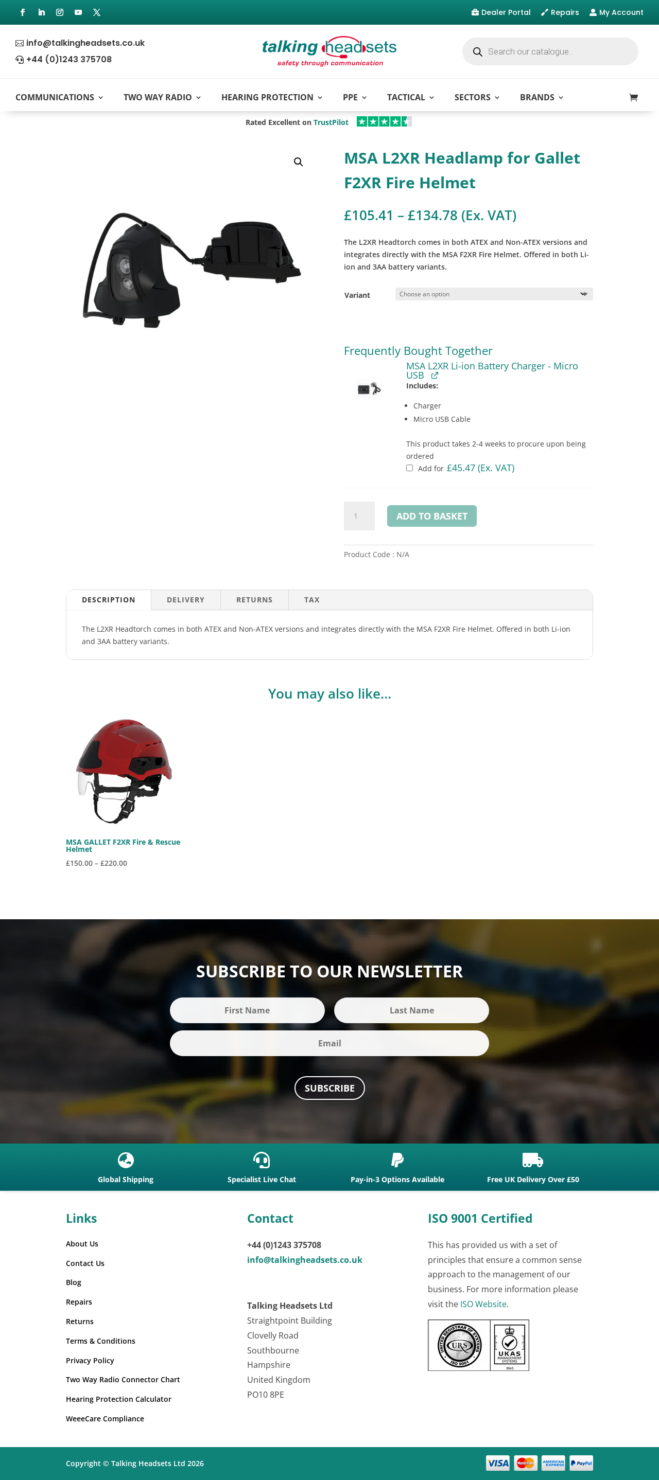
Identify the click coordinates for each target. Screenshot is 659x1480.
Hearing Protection (267, 97)
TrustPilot (331, 122)
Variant (357, 295)
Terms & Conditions (100, 1341)
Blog (73, 1282)
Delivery (186, 599)
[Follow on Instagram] (60, 12)
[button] (298, 162)
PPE (350, 97)
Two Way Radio (158, 97)
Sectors (473, 97)
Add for (465, 468)
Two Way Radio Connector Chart (123, 1379)
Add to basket (431, 516)
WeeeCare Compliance (105, 1418)
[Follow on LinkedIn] (41, 12)
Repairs (565, 12)
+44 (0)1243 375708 (69, 59)
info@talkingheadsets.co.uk (85, 43)
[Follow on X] (97, 12)
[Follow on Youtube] (78, 12)
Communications (54, 97)
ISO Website (483, 1304)
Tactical (406, 97)
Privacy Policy (90, 1360)
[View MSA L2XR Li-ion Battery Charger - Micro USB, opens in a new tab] (434, 375)
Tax (312, 599)
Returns (254, 599)
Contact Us (85, 1263)
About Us (82, 1244)
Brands (537, 97)
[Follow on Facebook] (22, 12)
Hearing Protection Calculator (118, 1399)
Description (108, 599)
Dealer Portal (506, 12)
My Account (621, 12)
